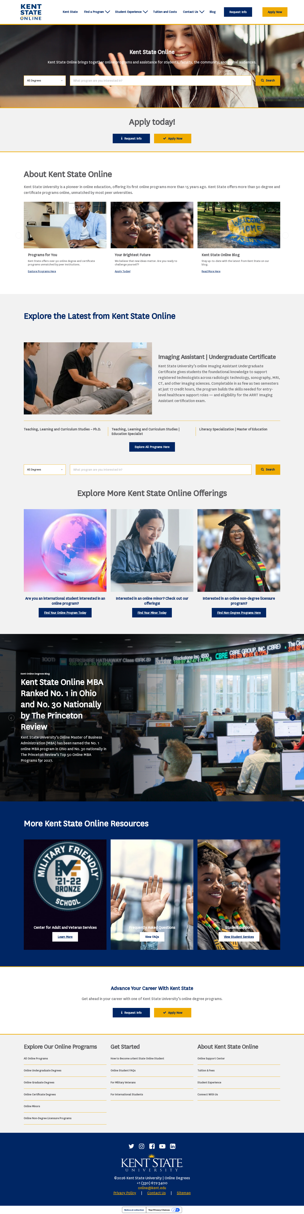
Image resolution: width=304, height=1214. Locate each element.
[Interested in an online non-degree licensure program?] (238, 550)
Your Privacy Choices (159, 1210)
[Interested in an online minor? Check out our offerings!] (152, 550)
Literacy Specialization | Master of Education (233, 429)
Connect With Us (207, 1094)
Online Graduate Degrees (39, 1082)
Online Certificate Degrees (40, 1094)
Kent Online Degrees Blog (35, 673)
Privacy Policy (124, 1192)
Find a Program (94, 12)
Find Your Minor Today (152, 613)
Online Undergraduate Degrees (42, 1070)
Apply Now (275, 12)
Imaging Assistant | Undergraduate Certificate (217, 357)
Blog (212, 12)
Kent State (70, 12)
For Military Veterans (123, 1082)
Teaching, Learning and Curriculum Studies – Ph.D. (62, 429)
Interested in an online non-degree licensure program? (239, 601)
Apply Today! (122, 271)
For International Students (127, 1094)
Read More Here (211, 271)
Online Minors (32, 1106)
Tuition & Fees (206, 1070)
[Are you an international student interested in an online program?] (65, 550)
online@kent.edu (152, 1187)
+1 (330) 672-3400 (152, 1183)
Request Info (238, 12)
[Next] (293, 718)
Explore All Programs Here (152, 447)
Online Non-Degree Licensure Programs (48, 1118)
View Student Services (239, 937)
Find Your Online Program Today (65, 613)
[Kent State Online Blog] (238, 225)
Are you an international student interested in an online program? (65, 601)
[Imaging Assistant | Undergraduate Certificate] (88, 378)
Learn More (65, 937)
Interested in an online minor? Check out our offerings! (152, 601)
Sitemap (184, 1192)
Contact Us (190, 12)
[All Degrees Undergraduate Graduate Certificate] (45, 80)
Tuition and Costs (165, 12)
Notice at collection (134, 1210)
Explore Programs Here (42, 271)
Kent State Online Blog (221, 254)
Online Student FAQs (123, 1070)
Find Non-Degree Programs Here (239, 613)
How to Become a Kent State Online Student (137, 1058)
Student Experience (128, 12)
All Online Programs (36, 1058)
